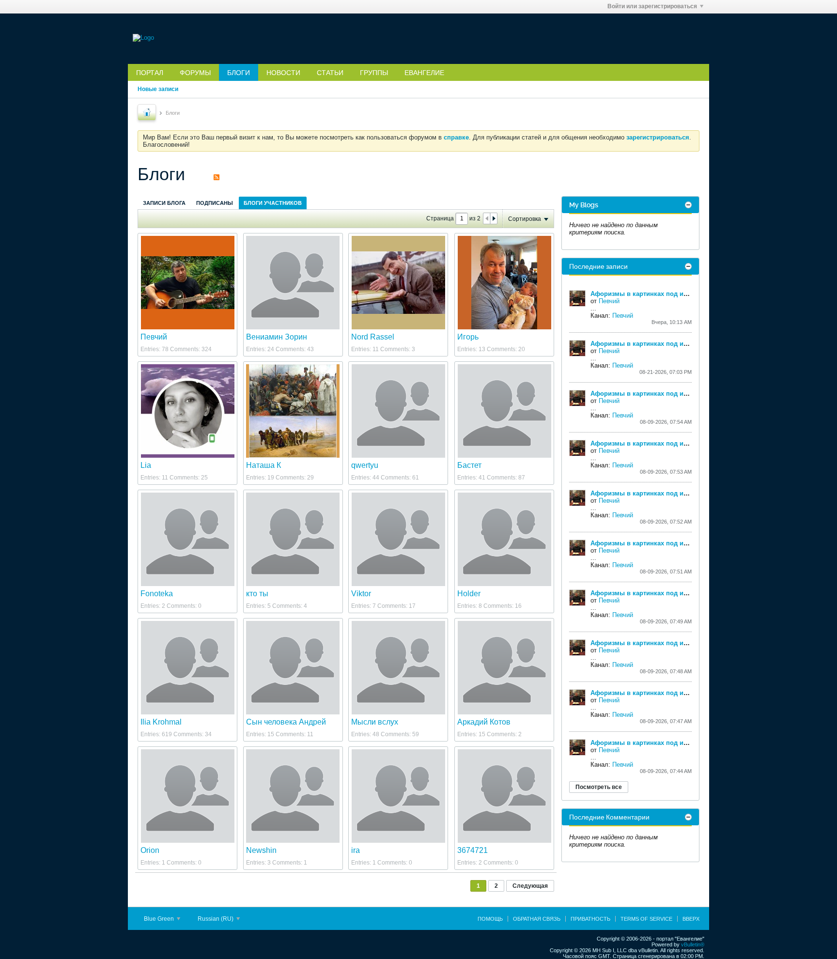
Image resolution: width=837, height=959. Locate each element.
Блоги (238, 73)
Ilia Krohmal (161, 722)
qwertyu (364, 465)
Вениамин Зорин (276, 337)
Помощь (490, 919)
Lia (145, 465)
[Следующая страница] (493, 218)
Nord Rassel (372, 337)
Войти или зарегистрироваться (652, 6)
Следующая (530, 885)
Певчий (153, 337)
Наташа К (263, 465)
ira (355, 850)
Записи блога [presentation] (164, 203)
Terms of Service (646, 919)
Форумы (195, 73)
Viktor (361, 593)
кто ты (257, 593)
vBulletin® (692, 944)
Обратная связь (536, 919)
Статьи (330, 73)
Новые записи (158, 89)
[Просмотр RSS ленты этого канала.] (216, 174)
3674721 (472, 850)
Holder (468, 593)
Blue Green (159, 918)
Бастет (469, 465)
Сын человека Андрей (286, 722)
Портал (149, 73)
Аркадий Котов (484, 722)
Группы (374, 73)
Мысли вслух (374, 722)
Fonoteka (156, 593)
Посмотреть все (598, 787)
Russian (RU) (216, 918)
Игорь (468, 337)
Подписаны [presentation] (214, 203)
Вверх (690, 919)
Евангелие (424, 73)
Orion (149, 850)
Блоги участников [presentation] (273, 203)
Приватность (590, 919)
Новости (283, 73)
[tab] (164, 202)
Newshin (261, 850)
